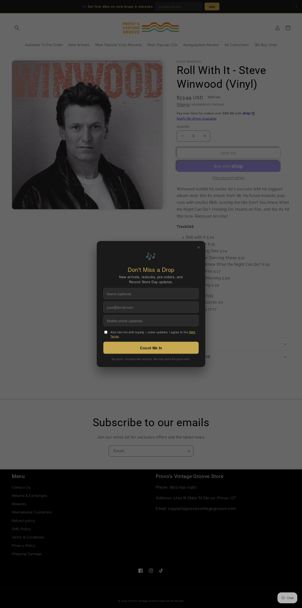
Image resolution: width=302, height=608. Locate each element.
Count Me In (151, 348)
